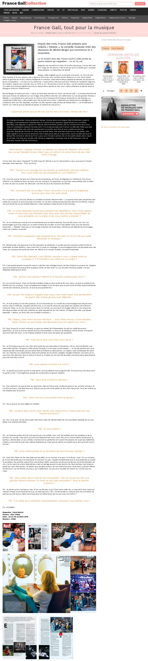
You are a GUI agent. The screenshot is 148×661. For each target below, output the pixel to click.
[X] (126, 91)
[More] (141, 91)
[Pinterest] (131, 91)
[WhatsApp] (136, 91)
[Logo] (43, 3)
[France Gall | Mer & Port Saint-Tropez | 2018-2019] (108, 67)
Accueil (103, 40)
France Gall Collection (82, 33)
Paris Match (117, 48)
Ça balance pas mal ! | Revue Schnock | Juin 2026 (139, 79)
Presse (105, 48)
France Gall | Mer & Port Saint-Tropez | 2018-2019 (107, 79)
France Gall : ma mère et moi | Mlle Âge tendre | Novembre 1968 (123, 80)
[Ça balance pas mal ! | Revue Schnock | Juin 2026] (138, 67)
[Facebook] (121, 91)
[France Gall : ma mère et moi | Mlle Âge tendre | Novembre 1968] (123, 67)
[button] (14, 537)
